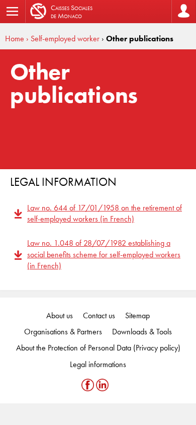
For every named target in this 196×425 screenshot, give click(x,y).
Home (14, 38)
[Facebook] (88, 385)
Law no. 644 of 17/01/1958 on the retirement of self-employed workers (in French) (104, 213)
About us (59, 315)
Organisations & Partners (63, 331)
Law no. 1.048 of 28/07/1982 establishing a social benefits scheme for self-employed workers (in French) (103, 254)
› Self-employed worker (63, 38)
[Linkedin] (102, 385)
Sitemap (137, 315)
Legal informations (98, 364)
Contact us (99, 315)
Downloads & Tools (142, 331)
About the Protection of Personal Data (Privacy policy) (98, 347)
